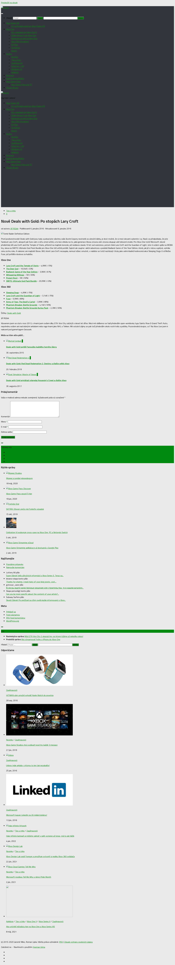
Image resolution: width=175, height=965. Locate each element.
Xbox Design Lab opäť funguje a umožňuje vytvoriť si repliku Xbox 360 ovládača (40, 856)
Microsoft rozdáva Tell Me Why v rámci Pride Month (28, 876)
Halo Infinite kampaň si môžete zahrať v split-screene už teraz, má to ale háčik (40, 835)
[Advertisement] (87, 189)
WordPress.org (12, 620)
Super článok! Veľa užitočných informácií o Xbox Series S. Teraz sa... (35, 575)
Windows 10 (16, 69)
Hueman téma (39, 947)
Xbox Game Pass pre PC (21, 84)
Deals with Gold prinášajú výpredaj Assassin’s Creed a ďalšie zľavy (36, 380)
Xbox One (10, 29)
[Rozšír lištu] (2, 626)
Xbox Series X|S (12, 23)
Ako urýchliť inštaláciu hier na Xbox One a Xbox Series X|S (30, 926)
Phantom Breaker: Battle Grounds (21, 304)
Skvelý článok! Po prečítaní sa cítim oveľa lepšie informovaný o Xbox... (36, 600)
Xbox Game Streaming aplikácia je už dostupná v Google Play (32, 547)
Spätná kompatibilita (15, 78)
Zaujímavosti (16, 63)
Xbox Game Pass (13, 81)
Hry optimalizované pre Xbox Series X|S (28, 26)
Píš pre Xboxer (12, 87)
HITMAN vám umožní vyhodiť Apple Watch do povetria (29, 695)
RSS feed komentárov (15, 617)
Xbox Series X (44, 921)
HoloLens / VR (17, 66)
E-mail (4, 426)
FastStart (15, 47)
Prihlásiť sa (11, 611)
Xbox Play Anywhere (20, 41)
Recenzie (10, 75)
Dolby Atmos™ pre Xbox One (23, 35)
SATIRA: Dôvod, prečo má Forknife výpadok (25, 509)
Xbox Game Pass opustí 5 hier (19, 493)
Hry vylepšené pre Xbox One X (24, 32)
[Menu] (2, 13)
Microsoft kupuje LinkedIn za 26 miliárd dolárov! (26, 815)
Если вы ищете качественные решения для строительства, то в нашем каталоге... (45, 587)
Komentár (5, 416)
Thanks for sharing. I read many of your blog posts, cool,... (31, 581)
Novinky (14, 56)
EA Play (14, 44)
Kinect (14, 50)
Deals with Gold (14, 313)
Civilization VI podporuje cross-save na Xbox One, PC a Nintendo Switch (37, 532)
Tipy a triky (16, 60)
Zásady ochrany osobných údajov (78, 941)
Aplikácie (15, 72)
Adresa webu (6, 431)
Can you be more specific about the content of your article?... (32, 594)
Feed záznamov (13, 614)
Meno (4, 421)
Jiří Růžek (14, 228)
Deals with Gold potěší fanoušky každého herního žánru (31, 346)
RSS (61, 941)
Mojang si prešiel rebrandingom (19, 478)
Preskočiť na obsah (9, 2)
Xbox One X (32, 921)
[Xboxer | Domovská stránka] (5, 7)
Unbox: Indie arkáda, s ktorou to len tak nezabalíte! (28, 765)
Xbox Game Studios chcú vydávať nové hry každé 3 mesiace (32, 744)
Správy (9, 53)
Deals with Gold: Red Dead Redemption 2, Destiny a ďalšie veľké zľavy (37, 363)
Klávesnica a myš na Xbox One (24, 38)
